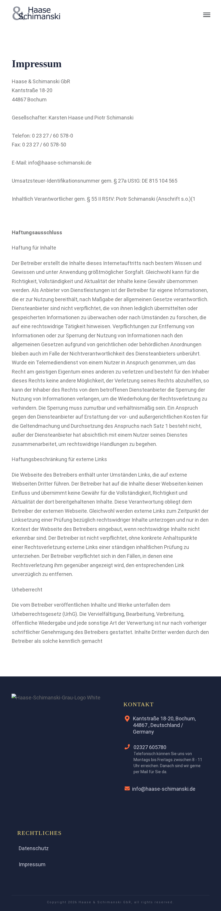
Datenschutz (34, 848)
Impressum (32, 864)
